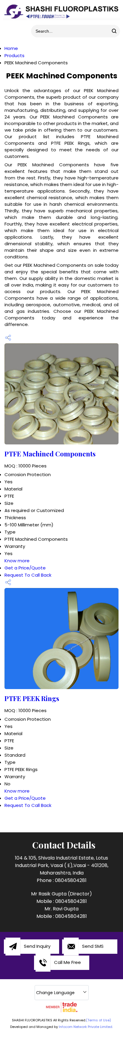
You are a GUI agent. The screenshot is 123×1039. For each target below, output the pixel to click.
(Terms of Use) (98, 1020)
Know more (17, 560)
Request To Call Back (27, 575)
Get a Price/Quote (25, 568)
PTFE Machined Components (50, 453)
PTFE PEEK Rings (31, 698)
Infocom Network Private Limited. (86, 1026)
